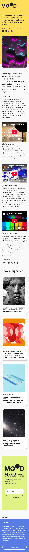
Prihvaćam (14, 547)
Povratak (6, 259)
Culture (4, 517)
